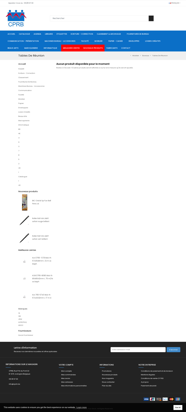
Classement (23, 77)
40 (19, 168)
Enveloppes (23, 107)
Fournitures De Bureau (27, 82)
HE (19, 133)
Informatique (23, 125)
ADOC (20, 325)
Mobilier (21, 99)
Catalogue (22, 176)
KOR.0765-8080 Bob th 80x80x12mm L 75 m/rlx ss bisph (42, 278)
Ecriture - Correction (26, 73)
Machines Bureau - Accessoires (31, 86)
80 (19, 129)
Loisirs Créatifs (24, 112)
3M (19, 316)
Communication (25, 90)
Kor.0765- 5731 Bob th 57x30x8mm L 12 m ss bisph (41, 261)
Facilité (21, 95)
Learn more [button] (81, 407)
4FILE (20, 319)
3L (19, 313)
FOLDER (21, 69)
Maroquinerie (23, 120)
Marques (22, 308)
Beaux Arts (22, 116)
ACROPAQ (22, 322)
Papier (21, 103)
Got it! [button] (178, 407)
